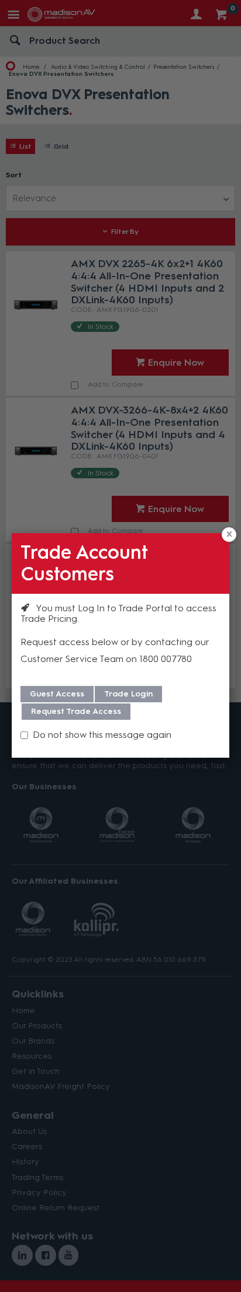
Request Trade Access (76, 711)
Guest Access (57, 694)
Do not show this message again (102, 734)
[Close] (229, 534)
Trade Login (128, 694)
